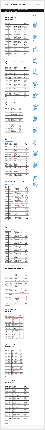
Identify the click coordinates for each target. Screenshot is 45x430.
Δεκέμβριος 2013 (35, 145)
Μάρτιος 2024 (34, 40)
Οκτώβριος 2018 (35, 98)
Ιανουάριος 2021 (35, 75)
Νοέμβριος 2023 (35, 43)
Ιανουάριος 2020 (35, 85)
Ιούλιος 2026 (34, 15)
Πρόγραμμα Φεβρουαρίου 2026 (14, 268)
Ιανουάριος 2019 (35, 95)
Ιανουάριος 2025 (35, 31)
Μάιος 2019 (34, 92)
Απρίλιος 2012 (35, 160)
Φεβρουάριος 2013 (35, 151)
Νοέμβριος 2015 (35, 127)
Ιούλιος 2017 (34, 111)
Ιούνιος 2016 (34, 122)
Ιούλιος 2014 (34, 141)
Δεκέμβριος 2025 (35, 21)
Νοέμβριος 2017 (35, 108)
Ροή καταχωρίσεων (35, 184)
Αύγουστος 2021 (35, 68)
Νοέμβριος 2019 (35, 87)
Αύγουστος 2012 (35, 157)
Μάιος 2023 (34, 49)
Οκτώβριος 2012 (35, 155)
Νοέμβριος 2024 (35, 33)
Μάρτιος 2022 (34, 62)
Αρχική (6, 9)
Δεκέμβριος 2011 (35, 163)
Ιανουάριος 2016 (35, 125)
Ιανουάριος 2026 (35, 20)
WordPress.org (35, 186)
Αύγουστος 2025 (35, 25)
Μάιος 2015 (34, 133)
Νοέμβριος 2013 (35, 146)
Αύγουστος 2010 (35, 176)
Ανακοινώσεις (10, 9)
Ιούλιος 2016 (34, 121)
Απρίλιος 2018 (35, 103)
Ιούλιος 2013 (34, 148)
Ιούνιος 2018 (34, 101)
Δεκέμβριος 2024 (35, 32)
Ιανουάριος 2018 (35, 106)
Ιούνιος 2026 (34, 16)
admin (10, 14)
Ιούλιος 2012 (34, 158)
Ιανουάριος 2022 (35, 64)
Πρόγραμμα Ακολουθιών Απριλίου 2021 (23, 9)
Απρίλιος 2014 (35, 142)
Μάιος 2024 (34, 39)
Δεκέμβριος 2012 (35, 153)
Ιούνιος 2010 (34, 178)
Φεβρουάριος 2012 (35, 161)
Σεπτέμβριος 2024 (35, 35)
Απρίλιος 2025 (35, 29)
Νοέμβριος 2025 (35, 22)
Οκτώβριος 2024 (35, 34)
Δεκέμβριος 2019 (35, 86)
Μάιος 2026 (34, 17)
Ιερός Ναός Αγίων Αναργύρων (15, 4)
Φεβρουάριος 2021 (35, 74)
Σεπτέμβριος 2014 (35, 140)
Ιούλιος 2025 (34, 26)
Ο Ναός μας (15, 9)
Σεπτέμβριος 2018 (35, 99)
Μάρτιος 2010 (34, 180)
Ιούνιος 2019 (34, 91)
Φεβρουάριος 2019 (35, 94)
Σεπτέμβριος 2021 (35, 67)
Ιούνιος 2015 (34, 132)
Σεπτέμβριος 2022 (35, 56)
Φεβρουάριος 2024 (35, 41)
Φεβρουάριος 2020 (35, 84)
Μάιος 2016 (34, 123)
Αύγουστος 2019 (35, 89)
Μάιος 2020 (34, 81)
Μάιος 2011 (34, 168)
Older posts (6, 423)
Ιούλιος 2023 (34, 47)
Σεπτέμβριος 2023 (35, 45)
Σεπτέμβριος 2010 (35, 175)
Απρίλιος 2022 (35, 61)
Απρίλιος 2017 (35, 113)
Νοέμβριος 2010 (35, 173)
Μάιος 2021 (34, 71)
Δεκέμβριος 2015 (35, 126)
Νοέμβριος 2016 (35, 118)
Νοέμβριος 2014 (35, 138)
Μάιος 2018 (34, 102)
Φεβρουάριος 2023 (35, 52)
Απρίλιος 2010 (35, 179)
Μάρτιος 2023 (34, 51)
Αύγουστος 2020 (35, 79)
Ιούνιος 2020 (34, 80)
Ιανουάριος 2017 (35, 116)
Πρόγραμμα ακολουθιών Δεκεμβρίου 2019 (11, 11)
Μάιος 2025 (34, 28)
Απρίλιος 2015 (35, 134)
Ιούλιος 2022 (34, 58)
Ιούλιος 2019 (34, 90)
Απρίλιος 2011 (35, 169)
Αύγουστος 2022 (35, 57)
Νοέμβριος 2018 (35, 97)
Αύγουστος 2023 (35, 46)
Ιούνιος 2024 (34, 38)
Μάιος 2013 (34, 149)
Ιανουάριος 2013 (35, 152)
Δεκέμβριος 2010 (35, 172)
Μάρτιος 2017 (34, 114)
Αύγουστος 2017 (35, 110)
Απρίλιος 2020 (35, 82)
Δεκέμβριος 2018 (35, 96)
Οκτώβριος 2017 (35, 109)
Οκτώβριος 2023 (35, 44)
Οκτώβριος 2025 (35, 23)
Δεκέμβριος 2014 (35, 137)
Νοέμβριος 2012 (35, 154)
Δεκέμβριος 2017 (35, 107)
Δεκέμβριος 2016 (35, 117)
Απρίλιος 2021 (35, 72)
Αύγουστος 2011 (35, 166)
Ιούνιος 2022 (34, 59)
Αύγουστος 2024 (35, 36)
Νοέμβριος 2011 (35, 164)
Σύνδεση (34, 183)
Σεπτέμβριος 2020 (35, 78)
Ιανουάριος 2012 (35, 162)
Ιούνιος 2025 (34, 27)
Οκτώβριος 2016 (35, 119)
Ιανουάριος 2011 (35, 171)
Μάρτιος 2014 (34, 143)
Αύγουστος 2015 (35, 130)
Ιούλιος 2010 (34, 177)
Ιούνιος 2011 (34, 167)
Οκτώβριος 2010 (35, 174)
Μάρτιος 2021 (34, 73)
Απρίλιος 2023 (35, 50)
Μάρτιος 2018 (34, 104)
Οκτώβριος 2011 (35, 165)
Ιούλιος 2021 (34, 69)
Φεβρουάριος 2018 (35, 105)
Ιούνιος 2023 (34, 48)
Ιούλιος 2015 (34, 131)
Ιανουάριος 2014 (35, 144)
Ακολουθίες (8, 57)
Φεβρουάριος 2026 (35, 19)
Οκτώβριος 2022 (35, 55)
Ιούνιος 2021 (34, 70)
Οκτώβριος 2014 (35, 139)
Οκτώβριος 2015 (35, 128)
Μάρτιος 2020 (34, 83)
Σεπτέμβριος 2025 (35, 24)
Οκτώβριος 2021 (35, 66)
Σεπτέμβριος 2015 (35, 129)
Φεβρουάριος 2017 (35, 115)
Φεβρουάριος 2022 (35, 63)
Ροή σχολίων (34, 185)
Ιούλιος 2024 (34, 37)
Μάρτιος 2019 (34, 93)
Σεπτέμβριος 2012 (35, 156)
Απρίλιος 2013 (35, 150)
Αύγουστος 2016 (35, 120)
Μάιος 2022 (34, 60)
